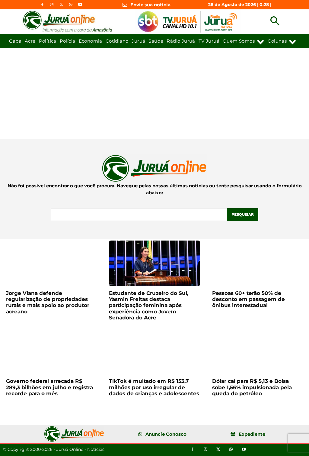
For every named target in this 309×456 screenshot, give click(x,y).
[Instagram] (51, 4)
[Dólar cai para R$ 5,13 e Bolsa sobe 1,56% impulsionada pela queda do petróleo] (257, 351)
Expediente (252, 434)
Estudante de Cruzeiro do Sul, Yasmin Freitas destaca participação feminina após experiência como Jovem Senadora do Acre (148, 305)
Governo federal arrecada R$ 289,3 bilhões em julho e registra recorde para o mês (49, 387)
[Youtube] (80, 4)
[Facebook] (42, 4)
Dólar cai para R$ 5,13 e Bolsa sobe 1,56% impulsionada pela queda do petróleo (252, 387)
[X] (61, 4)
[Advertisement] (154, 93)
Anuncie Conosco (165, 434)
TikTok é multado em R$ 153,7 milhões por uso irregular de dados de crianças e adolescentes (154, 387)
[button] (275, 22)
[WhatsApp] (70, 4)
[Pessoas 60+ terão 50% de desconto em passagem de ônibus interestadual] (257, 263)
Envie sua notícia (150, 5)
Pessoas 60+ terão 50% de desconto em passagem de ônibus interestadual (248, 299)
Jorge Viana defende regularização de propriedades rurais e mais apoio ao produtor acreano (47, 302)
